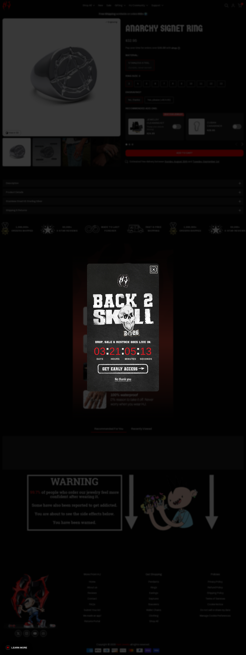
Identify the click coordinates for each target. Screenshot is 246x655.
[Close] (154, 269)
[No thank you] (123, 379)
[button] (16, 648)
